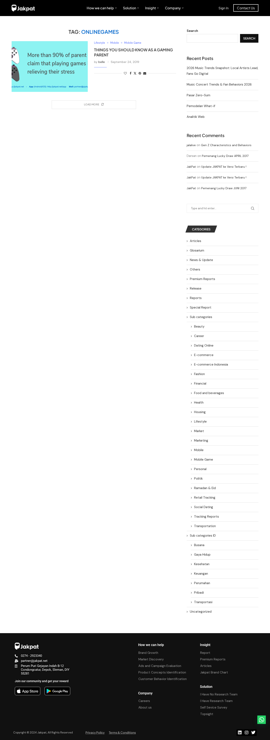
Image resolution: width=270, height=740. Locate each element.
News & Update (201, 260)
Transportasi (203, 602)
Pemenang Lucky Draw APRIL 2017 (225, 156)
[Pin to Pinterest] (140, 73)
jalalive (191, 145)
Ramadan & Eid (205, 488)
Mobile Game (203, 459)
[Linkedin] (239, 732)
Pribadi (199, 592)
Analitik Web (196, 117)
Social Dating (203, 507)
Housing (200, 412)
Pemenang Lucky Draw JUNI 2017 (223, 188)
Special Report (200, 307)
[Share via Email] (144, 73)
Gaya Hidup (202, 554)
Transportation (205, 526)
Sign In (224, 8)
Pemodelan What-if (201, 106)
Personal (200, 469)
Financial (200, 383)
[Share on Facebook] (130, 73)
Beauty (199, 326)
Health (199, 402)
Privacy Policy (95, 732)
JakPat (191, 167)
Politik (198, 478)
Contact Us (246, 8)
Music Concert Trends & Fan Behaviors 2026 (219, 84)
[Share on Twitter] (135, 73)
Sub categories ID (203, 535)
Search (192, 31)
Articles (195, 241)
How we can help (100, 8)
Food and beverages (209, 393)
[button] (261, 720)
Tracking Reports (206, 516)
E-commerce (203, 355)
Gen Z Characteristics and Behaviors (226, 145)
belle (101, 62)
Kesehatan (201, 564)
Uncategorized (201, 611)
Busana (199, 545)
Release (195, 288)
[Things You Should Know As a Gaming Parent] (50, 66)
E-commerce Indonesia (211, 364)
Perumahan (202, 583)
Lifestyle (200, 421)
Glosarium (197, 250)
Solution (129, 8)
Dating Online (203, 345)
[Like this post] (125, 73)
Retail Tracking (204, 497)
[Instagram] (246, 732)
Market (199, 431)
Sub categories (201, 317)
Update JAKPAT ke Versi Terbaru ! (223, 167)
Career (199, 336)
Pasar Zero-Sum (198, 95)
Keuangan (201, 573)
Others (195, 269)
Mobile (199, 450)
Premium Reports (202, 279)
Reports (196, 298)
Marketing (201, 440)
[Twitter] (253, 732)
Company (173, 8)
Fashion (199, 374)
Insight (150, 8)
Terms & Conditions (122, 732)
